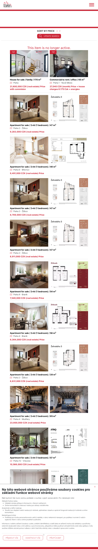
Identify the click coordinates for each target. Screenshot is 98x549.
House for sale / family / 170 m (25, 79)
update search (51, 36)
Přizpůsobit (55, 538)
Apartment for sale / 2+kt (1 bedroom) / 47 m (33, 125)
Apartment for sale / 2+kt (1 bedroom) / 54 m (33, 291)
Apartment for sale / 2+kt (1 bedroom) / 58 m (33, 333)
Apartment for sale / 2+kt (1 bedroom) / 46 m (33, 166)
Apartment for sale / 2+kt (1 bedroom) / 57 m (33, 457)
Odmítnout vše (32, 538)
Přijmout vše (12, 538)
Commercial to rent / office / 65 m (67, 79)
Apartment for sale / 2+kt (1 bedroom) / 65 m (33, 416)
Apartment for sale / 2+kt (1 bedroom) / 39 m (33, 374)
